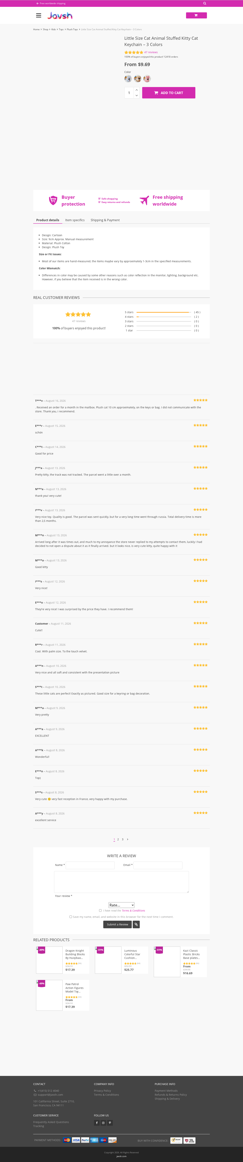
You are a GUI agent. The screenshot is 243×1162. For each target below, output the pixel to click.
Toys (61, 29)
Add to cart (171, 92)
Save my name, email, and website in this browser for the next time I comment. (123, 917)
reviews (151, 52)
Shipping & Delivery (167, 1098)
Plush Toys (72, 29)
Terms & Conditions (133, 910)
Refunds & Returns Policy (171, 1094)
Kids (53, 29)
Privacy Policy (102, 1090)
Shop (45, 29)
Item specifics (75, 220)
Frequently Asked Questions (51, 1122)
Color (127, 72)
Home (36, 29)
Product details (47, 220)
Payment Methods (166, 1090)
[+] (137, 90)
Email (128, 865)
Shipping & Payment (105, 220)
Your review (63, 896)
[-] (137, 95)
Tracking (38, 1126)
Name (60, 865)
